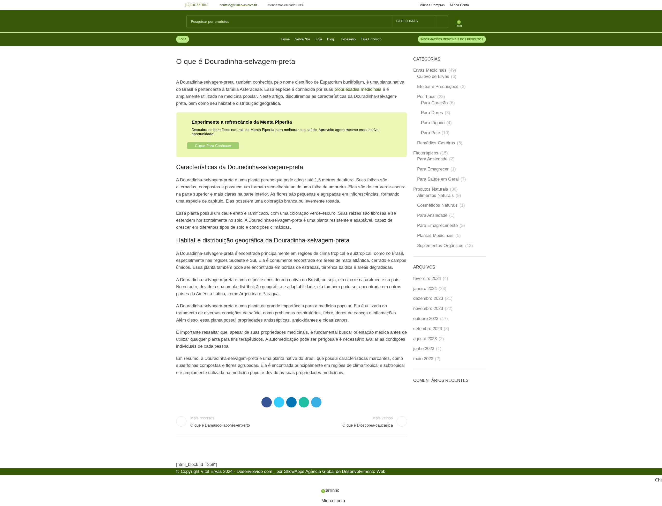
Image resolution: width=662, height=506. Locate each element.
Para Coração (434, 102)
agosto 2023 (425, 338)
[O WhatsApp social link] (304, 402)
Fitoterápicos (425, 153)
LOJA (182, 39)
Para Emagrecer (433, 169)
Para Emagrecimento (437, 225)
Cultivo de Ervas (433, 76)
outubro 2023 (425, 318)
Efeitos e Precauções (437, 86)
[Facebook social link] (477, 5)
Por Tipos (426, 96)
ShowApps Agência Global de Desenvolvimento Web (334, 471)
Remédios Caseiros (436, 142)
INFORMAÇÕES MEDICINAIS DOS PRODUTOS (451, 39)
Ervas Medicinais (430, 70)
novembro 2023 (428, 308)
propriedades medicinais (357, 89)
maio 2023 (423, 358)
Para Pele (430, 132)
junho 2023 (423, 348)
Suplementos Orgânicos (440, 245)
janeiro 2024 (425, 288)
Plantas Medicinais (435, 235)
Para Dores (432, 112)
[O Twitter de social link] (279, 402)
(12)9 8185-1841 (197, 5)
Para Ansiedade (432, 159)
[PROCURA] (442, 21)
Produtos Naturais (430, 189)
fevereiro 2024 (427, 278)
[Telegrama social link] (316, 402)
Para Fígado (433, 122)
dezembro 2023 (428, 298)
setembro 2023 (427, 328)
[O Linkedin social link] (291, 402)
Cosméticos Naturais (437, 205)
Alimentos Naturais (435, 195)
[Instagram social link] (483, 5)
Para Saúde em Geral (438, 179)
